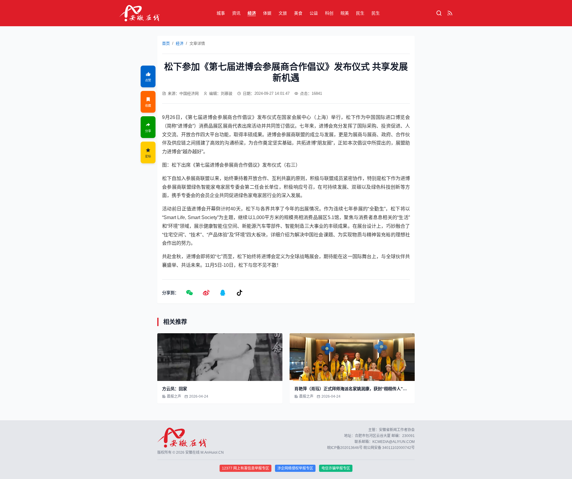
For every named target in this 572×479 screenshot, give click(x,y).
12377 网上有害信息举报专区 (245, 468)
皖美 (345, 13)
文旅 (283, 13)
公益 (314, 13)
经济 (252, 13)
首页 (166, 43)
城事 (221, 13)
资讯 (236, 13)
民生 (360, 13)
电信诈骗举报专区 (335, 468)
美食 (298, 13)
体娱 (267, 13)
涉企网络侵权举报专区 (295, 468)
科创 (329, 13)
